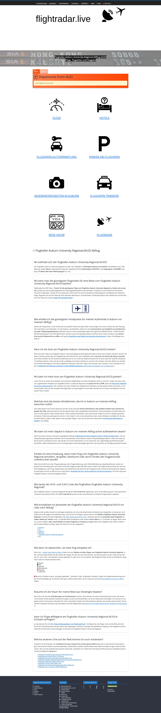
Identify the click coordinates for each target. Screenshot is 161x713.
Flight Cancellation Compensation (65, 705)
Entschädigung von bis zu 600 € (112, 579)
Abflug (36, 71)
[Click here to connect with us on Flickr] (96, 686)
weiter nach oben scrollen (52, 552)
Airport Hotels (65, 689)
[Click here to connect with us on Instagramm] (83, 688)
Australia (36, 686)
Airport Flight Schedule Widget (68, 706)
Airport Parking (65, 691)
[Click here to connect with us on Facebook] (83, 686)
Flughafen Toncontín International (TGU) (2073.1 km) (55, 658)
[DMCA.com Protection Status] (112, 687)
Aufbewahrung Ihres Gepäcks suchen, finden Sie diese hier (96, 436)
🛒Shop (98, 3)
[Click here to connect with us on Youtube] (90, 686)
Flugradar (52, 3)
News (92, 3)
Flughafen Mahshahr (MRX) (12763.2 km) (51, 662)
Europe (36, 691)
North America (38, 694)
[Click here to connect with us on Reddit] (96, 688)
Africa (36, 693)
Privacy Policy (111, 691)
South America (38, 688)
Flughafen (74, 3)
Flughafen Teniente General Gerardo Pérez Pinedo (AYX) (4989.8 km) (59, 660)
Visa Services (65, 701)
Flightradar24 (63, 3)
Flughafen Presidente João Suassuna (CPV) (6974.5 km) (55, 655)
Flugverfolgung (41, 3)
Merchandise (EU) (66, 686)
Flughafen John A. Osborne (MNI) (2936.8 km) (52, 667)
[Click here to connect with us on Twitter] (103, 686)
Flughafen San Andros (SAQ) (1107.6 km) (51, 656)
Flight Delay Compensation (69, 702)
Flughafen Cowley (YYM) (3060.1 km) (49, 663)
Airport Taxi (64, 696)
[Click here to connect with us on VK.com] (103, 688)
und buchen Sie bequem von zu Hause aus (75, 366)
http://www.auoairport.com (76, 517)
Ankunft (44, 71)
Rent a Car (64, 694)
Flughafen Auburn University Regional (51, 535)
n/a (39, 529)
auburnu (41, 527)
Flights (63, 693)
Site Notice (110, 689)
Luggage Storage (66, 699)
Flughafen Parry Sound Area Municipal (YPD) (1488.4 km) (56, 665)
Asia (35, 689)
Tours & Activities (66, 697)
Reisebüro (84, 3)
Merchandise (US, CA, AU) (68, 688)
